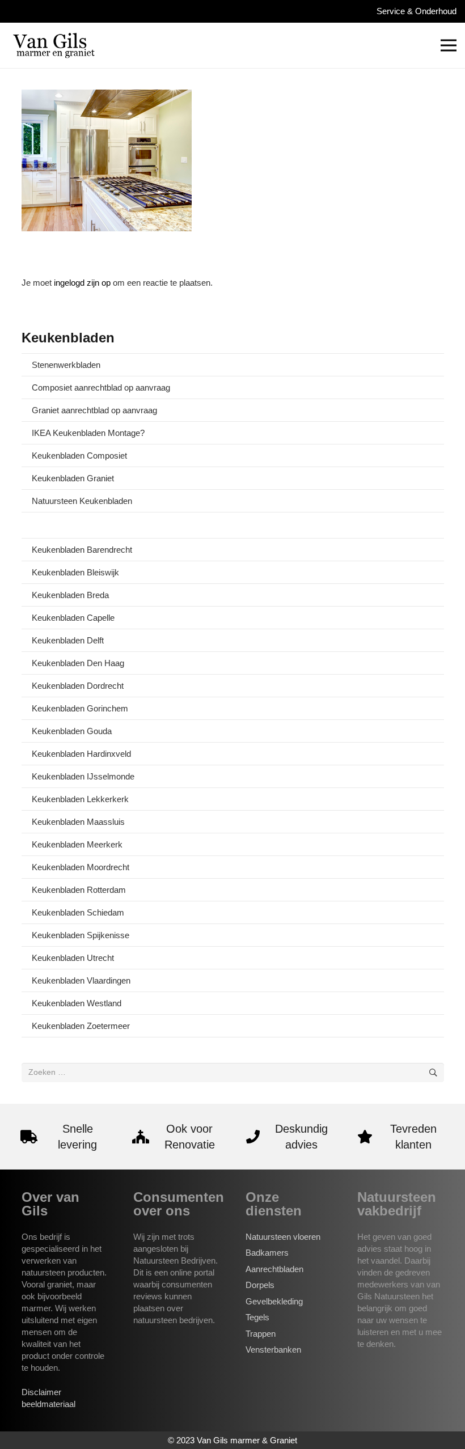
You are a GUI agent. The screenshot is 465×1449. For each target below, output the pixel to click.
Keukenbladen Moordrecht (80, 867)
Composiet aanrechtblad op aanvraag (101, 387)
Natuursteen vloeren (283, 1237)
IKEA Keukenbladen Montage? (88, 433)
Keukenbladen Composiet (79, 455)
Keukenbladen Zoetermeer (81, 1026)
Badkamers (267, 1252)
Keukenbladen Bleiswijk (75, 572)
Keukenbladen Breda (70, 595)
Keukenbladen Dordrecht (78, 685)
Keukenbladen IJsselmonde (83, 776)
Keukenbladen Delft (68, 640)
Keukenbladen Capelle (73, 617)
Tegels (257, 1317)
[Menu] (448, 45)
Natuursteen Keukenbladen (82, 501)
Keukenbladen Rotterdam (79, 890)
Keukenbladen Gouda (72, 731)
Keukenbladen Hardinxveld (81, 754)
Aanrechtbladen (274, 1269)
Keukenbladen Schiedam (78, 912)
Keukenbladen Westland (76, 1003)
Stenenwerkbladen (66, 365)
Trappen (261, 1333)
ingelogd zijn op (82, 282)
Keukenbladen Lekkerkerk (80, 799)
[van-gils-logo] (54, 45)
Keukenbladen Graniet (73, 478)
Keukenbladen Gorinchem (80, 708)
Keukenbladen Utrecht (73, 958)
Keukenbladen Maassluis (78, 822)
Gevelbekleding (274, 1301)
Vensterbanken (273, 1349)
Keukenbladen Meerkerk (77, 844)
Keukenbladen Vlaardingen (81, 980)
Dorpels (260, 1285)
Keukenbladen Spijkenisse (80, 935)
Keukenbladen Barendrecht (82, 549)
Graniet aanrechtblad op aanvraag (94, 410)
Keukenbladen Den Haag (78, 663)
